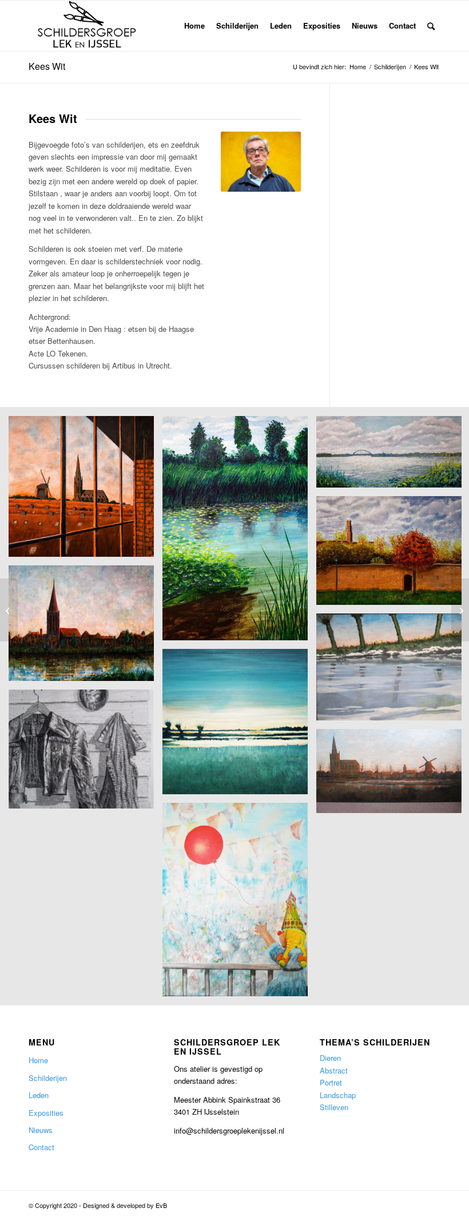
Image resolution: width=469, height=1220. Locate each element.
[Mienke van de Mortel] (460, 610)
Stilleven (334, 1107)
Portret (331, 1082)
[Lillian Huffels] (9, 610)
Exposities (46, 1112)
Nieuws (41, 1129)
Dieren (330, 1057)
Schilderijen (48, 1077)
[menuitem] (194, 26)
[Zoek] (431, 26)
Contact (41, 1147)
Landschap (338, 1095)
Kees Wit (47, 66)
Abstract (334, 1070)
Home (38, 1060)
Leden (39, 1095)
